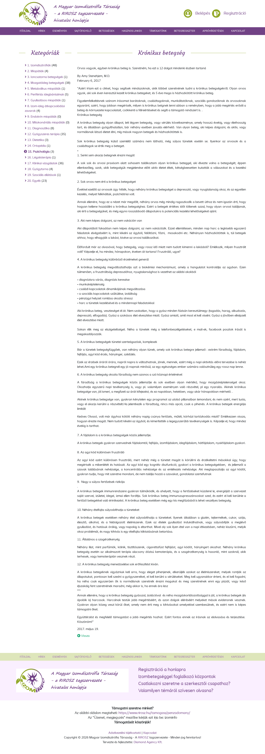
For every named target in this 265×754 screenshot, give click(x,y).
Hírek (41, 31)
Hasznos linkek (132, 31)
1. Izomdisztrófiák (39, 65)
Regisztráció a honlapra (162, 670)
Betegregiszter (184, 31)
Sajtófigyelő (82, 31)
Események (60, 31)
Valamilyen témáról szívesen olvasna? (175, 690)
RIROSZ (143, 737)
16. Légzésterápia (39, 157)
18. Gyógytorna (37, 169)
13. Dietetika (35, 140)
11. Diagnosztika (38, 128)
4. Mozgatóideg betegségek (45, 83)
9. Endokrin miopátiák (42, 116)
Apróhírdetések (213, 31)
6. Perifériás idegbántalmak (45, 94)
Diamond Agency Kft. (148, 742)
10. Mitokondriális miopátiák (46, 122)
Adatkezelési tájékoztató (124, 733)
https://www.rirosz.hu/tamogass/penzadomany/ (154, 713)
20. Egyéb (34, 181)
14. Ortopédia (36, 146)
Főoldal (25, 31)
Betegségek (106, 31)
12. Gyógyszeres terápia (43, 134)
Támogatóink (158, 31)
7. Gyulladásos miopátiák (44, 100)
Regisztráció (235, 13)
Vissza (85, 636)
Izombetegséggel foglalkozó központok (177, 676)
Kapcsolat (238, 31)
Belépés (202, 13)
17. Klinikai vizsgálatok (42, 163)
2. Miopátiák (35, 71)
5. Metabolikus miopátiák (44, 88)
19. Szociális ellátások (41, 175)
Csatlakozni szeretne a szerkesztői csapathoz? (184, 683)
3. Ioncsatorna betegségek (45, 77)
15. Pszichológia (39, 151)
